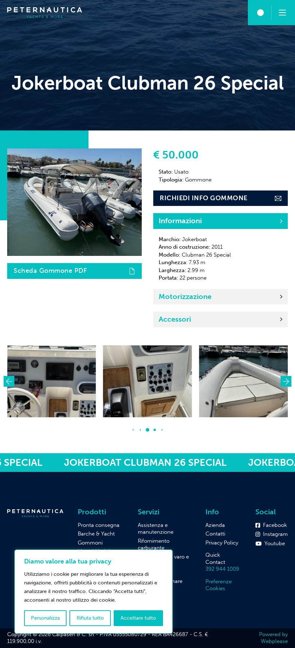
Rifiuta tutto (90, 618)
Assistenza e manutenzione (155, 529)
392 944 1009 (222, 569)
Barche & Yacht (96, 533)
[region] (93, 592)
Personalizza (45, 618)
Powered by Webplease (273, 638)
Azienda (215, 525)
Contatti (215, 533)
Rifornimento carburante (153, 544)
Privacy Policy (221, 542)
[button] (220, 221)
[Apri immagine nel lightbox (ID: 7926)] (210, 381)
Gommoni (90, 542)
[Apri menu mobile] (282, 12)
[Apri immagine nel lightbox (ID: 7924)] (114, 381)
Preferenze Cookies (218, 585)
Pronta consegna (98, 525)
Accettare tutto (138, 618)
